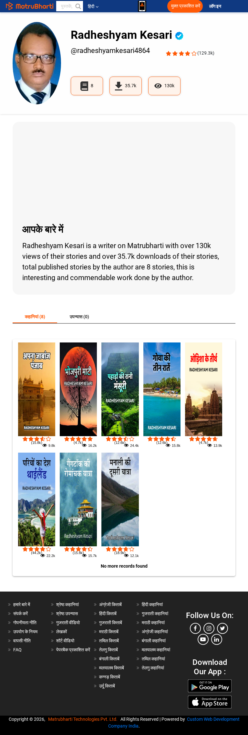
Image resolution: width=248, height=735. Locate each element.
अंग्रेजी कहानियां (155, 631)
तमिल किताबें (109, 640)
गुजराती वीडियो (68, 622)
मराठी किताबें (109, 631)
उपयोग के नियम (25, 631)
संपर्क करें (20, 613)
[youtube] (203, 639)
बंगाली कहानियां (154, 640)
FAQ (17, 649)
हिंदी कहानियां (152, 604)
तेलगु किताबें (108, 649)
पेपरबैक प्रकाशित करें (73, 649)
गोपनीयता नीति (24, 622)
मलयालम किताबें (111, 667)
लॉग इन (215, 6)
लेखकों (61, 631)
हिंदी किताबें (108, 613)
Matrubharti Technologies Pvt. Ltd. (83, 719)
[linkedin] (216, 639)
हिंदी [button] (91, 6)
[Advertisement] (124, 172)
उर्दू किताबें (107, 685)
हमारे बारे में (21, 604)
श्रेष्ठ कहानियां (67, 604)
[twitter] (222, 628)
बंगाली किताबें (109, 658)
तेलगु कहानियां (153, 667)
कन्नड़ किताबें (109, 676)
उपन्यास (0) (79, 316)
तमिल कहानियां (153, 658)
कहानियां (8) (35, 316)
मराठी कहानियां (153, 622)
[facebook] (195, 628)
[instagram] (208, 628)
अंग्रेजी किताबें (110, 604)
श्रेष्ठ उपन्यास (67, 613)
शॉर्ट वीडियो (65, 640)
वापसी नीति (22, 640)
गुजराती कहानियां (155, 613)
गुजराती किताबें (110, 622)
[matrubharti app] (142, 6)
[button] (78, 6)
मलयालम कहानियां (156, 649)
